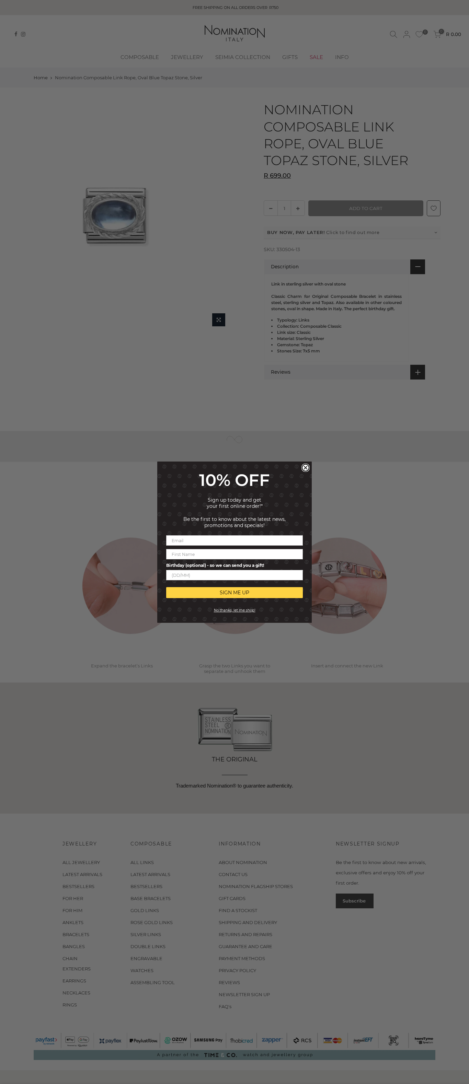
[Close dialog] (305, 467)
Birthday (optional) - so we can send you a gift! (215, 565)
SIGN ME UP (234, 593)
